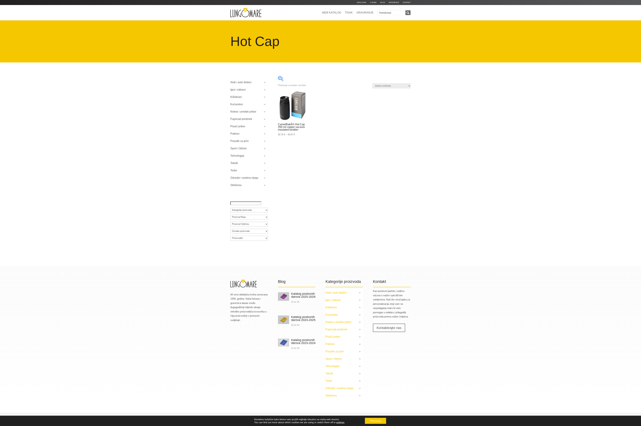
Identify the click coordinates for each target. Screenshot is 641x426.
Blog (382, 2)
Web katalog (331, 12)
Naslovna (361, 2)
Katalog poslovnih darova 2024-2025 (303, 318)
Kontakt (407, 2)
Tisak (349, 12)
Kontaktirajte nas (389, 328)
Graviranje (365, 12)
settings (340, 422)
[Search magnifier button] (407, 12)
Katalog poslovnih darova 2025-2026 (303, 295)
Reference (394, 2)
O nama (373, 2)
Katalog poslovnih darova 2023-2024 (303, 341)
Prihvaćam (375, 420)
